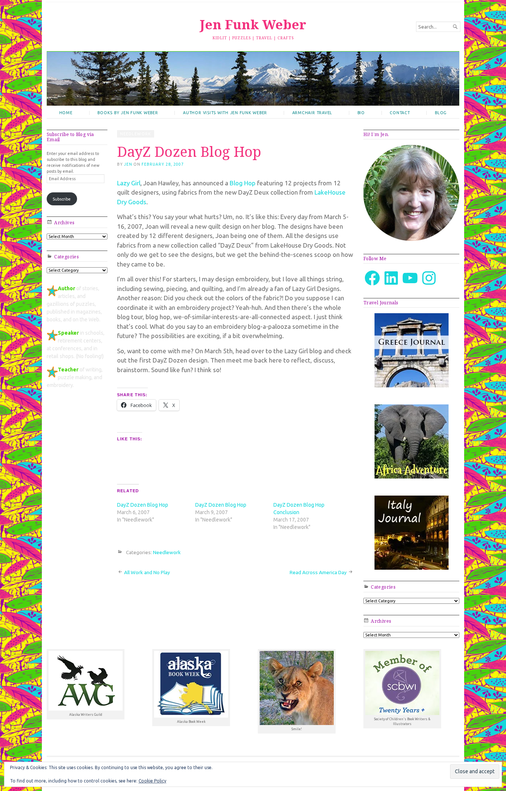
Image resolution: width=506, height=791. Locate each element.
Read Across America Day (318, 572)
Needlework (135, 134)
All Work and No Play (147, 572)
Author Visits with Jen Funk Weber (225, 112)
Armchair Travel (312, 112)
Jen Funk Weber (253, 24)
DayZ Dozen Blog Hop (142, 505)
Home (66, 112)
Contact (400, 112)
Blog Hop (243, 182)
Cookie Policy (152, 780)
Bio (361, 112)
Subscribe (62, 199)
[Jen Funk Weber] (253, 78)
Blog (441, 112)
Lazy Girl (128, 182)
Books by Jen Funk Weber (127, 112)
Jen (128, 164)
